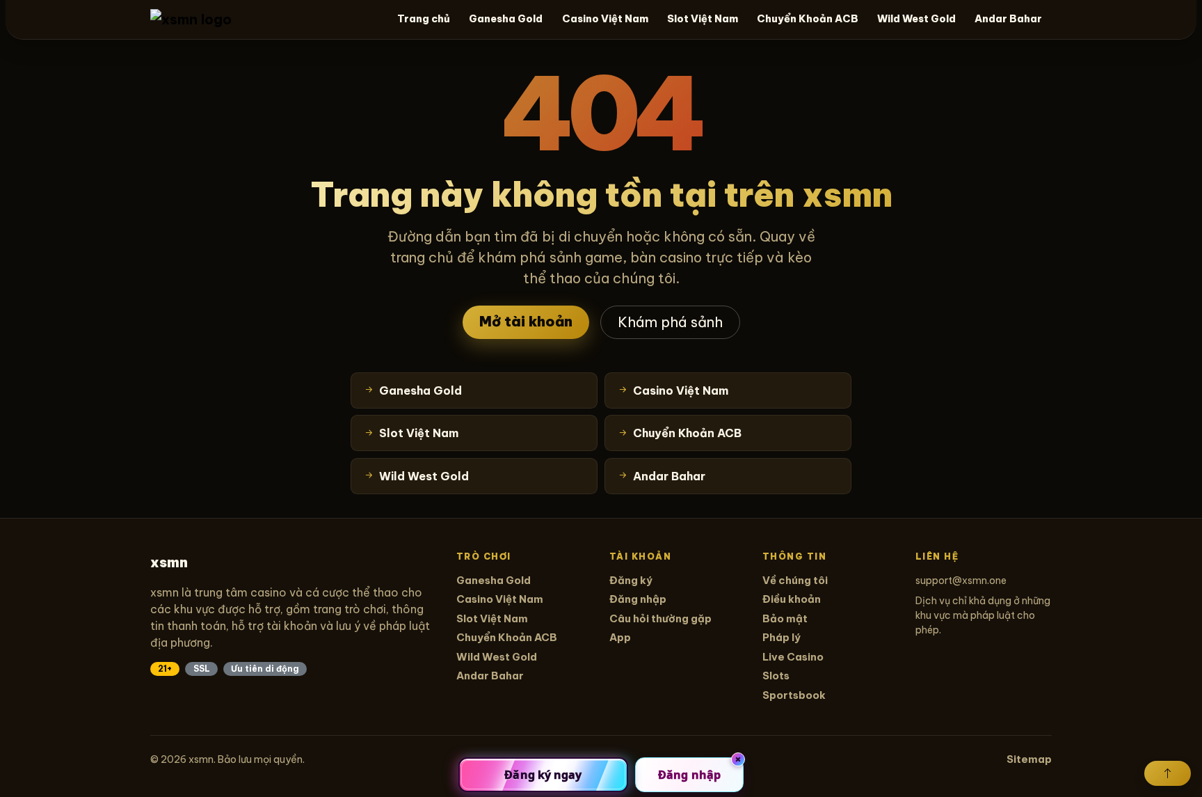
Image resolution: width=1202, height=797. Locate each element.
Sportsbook (794, 695)
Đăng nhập (637, 599)
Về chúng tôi (795, 580)
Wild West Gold (916, 19)
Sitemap (1029, 759)
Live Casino (793, 656)
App (620, 637)
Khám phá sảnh (670, 322)
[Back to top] (1167, 773)
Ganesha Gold (506, 19)
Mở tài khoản (525, 321)
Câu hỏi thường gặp (660, 618)
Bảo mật (785, 618)
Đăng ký (630, 580)
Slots (776, 675)
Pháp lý (781, 637)
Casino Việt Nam (605, 19)
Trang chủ (423, 19)
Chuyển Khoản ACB (807, 19)
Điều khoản (791, 599)
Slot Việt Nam (702, 19)
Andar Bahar (1008, 19)
